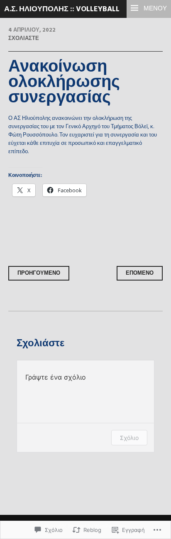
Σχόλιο (129, 437)
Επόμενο (140, 273)
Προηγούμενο (38, 273)
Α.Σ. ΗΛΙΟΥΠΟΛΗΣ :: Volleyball (62, 9)
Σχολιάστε (23, 38)
